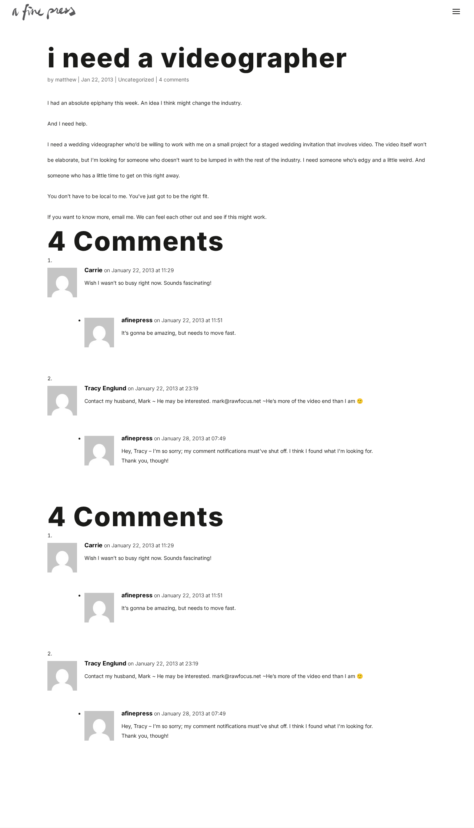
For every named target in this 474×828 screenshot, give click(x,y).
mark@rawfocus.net (236, 401)
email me (122, 217)
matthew (65, 79)
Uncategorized (136, 79)
